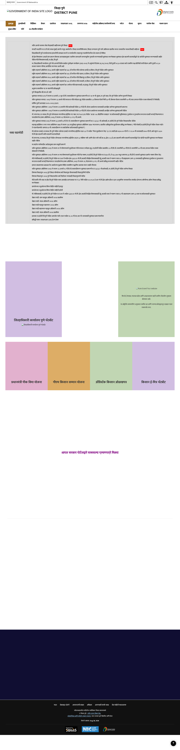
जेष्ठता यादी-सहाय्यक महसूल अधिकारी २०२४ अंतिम (48, 208)
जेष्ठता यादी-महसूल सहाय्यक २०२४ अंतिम (45, 205)
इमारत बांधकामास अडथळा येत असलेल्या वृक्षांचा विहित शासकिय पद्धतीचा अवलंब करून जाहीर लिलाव (64, 165)
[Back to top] (173, 743)
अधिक (99, 694)
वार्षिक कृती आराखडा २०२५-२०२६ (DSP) (45, 103)
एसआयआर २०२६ (66, 23)
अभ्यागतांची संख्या (78, 704)
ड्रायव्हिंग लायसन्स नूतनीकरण (104, 487)
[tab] (10, 637)
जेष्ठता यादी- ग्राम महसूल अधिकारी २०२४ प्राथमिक (47, 197)
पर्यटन (122, 23)
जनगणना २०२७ (82, 23)
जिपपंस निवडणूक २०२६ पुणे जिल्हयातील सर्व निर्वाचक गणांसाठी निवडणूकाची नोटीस (58, 176)
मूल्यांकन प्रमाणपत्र (59, 493)
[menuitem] (151, 2)
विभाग (43, 23)
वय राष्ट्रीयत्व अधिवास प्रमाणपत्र (21, 477)
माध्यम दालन (163, 23)
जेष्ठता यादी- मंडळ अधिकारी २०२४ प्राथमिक (45, 212)
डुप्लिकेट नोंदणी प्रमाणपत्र (102, 500)
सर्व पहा (81, 645)
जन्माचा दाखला (58, 479)
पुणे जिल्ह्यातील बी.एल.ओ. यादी (41, 92)
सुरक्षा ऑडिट (12, 29)
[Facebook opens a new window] (21, 237)
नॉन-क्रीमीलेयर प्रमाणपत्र (19, 486)
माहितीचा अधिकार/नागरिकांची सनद (103, 23)
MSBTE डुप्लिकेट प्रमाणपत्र (145, 496)
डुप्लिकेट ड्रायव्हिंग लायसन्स (103, 491)
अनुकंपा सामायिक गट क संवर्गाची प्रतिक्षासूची (46, 88)
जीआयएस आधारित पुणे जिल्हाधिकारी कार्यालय (35, 299)
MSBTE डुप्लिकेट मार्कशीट (145, 491)
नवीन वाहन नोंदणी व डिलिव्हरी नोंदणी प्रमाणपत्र (109, 495)
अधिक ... (142, 570)
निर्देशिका (33, 23)
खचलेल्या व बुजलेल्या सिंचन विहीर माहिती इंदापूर (47, 186)
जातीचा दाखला (15, 491)
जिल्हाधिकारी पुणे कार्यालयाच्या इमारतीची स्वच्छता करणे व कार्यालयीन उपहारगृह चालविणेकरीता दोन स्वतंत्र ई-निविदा (68, 53)
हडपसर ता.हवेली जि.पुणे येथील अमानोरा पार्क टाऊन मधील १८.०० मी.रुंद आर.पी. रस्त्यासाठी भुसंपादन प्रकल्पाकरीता (68, 216)
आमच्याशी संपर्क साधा (102, 704)
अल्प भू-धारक (15, 496)
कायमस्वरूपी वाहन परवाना (103, 482)
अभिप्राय (35, 311)
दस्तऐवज (53, 23)
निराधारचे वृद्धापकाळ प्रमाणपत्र (63, 498)
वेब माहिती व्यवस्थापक (119, 704)
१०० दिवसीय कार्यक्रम (36, 29)
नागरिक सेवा (150, 23)
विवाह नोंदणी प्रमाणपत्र (60, 483)
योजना (131, 23)
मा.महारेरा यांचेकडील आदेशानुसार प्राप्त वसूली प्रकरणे (48, 144)
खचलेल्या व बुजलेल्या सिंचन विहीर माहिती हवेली (47, 190)
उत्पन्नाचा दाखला (16, 482)
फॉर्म (22, 29)
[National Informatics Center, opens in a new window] (90, 729)
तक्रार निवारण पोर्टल (35, 276)
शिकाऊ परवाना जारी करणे (103, 478)
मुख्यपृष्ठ (10, 23)
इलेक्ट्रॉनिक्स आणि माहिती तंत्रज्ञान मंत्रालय (79, 716)
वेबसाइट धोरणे (64, 704)
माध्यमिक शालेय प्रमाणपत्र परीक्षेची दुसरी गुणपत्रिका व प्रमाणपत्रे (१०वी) (154, 479)
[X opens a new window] (24, 237)
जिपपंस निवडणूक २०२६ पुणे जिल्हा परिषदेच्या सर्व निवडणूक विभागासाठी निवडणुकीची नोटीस (61, 172)
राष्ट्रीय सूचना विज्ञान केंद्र (94, 713)
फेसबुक (10, 524)
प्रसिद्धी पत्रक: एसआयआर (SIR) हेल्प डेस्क (45, 219)
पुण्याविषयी (21, 23)
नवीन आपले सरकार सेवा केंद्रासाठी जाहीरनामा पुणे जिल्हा (52, 45)
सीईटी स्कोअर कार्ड (143, 500)
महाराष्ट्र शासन (11, 2)
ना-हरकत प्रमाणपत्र (59, 502)
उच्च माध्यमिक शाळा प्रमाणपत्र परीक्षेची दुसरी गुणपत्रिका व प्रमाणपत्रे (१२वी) (154, 486)
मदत (55, 704)
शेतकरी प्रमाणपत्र (27, 496)
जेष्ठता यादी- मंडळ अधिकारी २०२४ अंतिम (44, 201)
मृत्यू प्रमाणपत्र (57, 488)
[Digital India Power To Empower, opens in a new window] (109, 729)
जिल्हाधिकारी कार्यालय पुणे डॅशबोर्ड (35, 288)
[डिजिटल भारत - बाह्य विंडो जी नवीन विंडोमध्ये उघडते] (162, 18)
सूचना (139, 23)
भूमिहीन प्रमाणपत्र (16, 501)
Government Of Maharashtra (27, 2)
